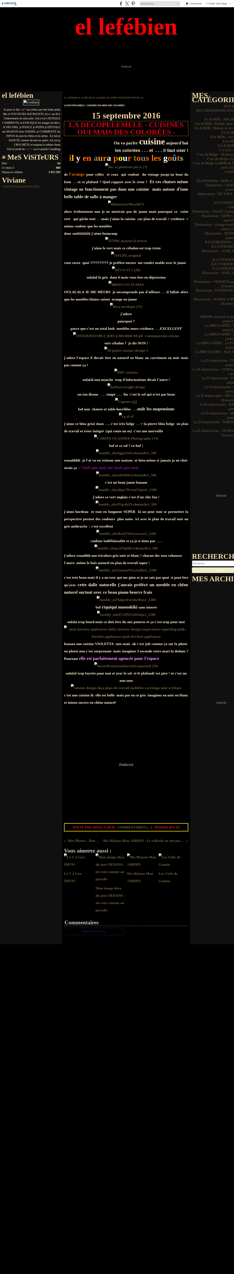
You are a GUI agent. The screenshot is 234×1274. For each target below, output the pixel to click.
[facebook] (121, 3)
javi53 (29, 149)
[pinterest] (133, 3)
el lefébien (71, 97)
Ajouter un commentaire (94, 931)
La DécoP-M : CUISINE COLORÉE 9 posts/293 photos (110, 97)
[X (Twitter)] (127, 3)
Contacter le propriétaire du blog (20, 186)
